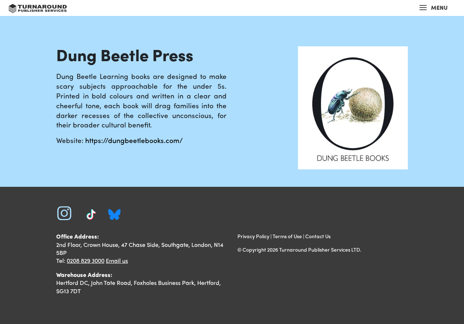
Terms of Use (287, 236)
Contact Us (318, 236)
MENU (439, 7)
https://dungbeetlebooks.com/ (134, 140)
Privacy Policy (253, 236)
